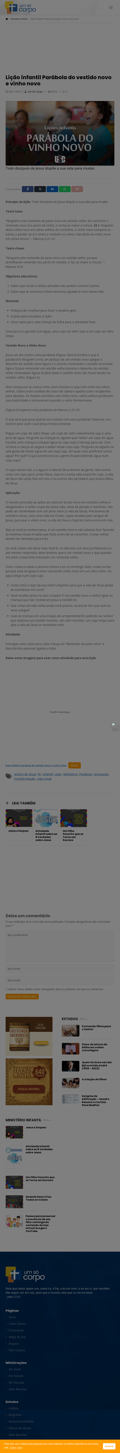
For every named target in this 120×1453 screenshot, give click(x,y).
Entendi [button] (109, 1446)
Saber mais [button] (16, 1447)
